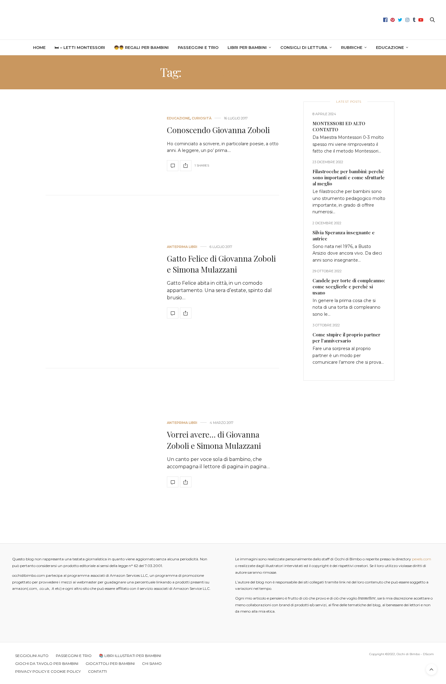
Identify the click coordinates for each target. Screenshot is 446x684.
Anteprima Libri (182, 247)
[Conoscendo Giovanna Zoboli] (102, 143)
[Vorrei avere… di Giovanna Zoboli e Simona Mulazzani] (102, 454)
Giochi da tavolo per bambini (46, 663)
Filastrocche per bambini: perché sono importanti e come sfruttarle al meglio (349, 177)
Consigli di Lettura (303, 47)
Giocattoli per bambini (110, 663)
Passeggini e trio (198, 47)
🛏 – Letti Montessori (80, 47)
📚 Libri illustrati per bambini (130, 655)
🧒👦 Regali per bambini (141, 47)
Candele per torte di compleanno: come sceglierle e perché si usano (349, 286)
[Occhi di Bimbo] (223, 19)
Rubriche (351, 47)
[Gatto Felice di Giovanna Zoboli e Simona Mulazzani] (102, 282)
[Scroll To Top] (431, 669)
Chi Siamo (152, 663)
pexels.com (421, 559)
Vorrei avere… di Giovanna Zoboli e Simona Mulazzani (214, 440)
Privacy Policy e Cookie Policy (48, 671)
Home (39, 47)
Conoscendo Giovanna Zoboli (218, 130)
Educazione (390, 47)
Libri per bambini (247, 47)
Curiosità (201, 118)
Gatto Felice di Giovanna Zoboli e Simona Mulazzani (221, 264)
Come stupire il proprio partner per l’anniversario (346, 338)
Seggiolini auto (32, 655)
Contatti (97, 671)
